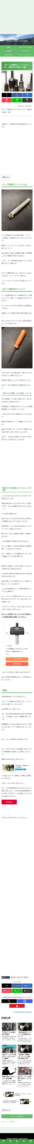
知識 (26, 977)
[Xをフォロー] (9, 1001)
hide (7, 177)
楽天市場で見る (17, 664)
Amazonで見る (17, 659)
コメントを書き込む (17, 1116)
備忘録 (14, 977)
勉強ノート (6, 977)
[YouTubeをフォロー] (17, 1006)
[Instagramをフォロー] (24, 1001)
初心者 (20, 977)
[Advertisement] (17, 17)
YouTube (9, 802)
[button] (27, 100)
